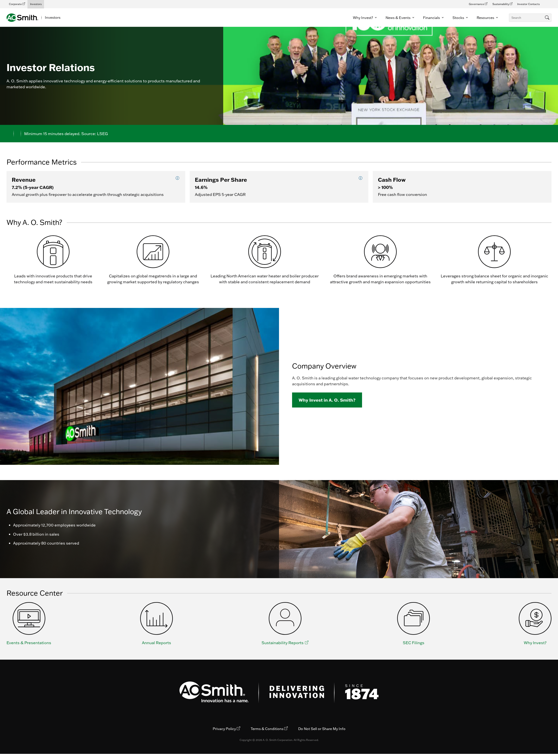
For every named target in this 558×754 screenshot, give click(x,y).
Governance (477, 4)
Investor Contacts (528, 4)
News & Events (398, 17)
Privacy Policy (225, 729)
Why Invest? (363, 17)
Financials (432, 17)
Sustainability (501, 4)
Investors (36, 4)
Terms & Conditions (267, 729)
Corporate (15, 4)
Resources (486, 17)
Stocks (459, 17)
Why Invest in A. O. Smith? (327, 400)
